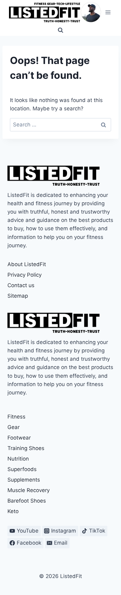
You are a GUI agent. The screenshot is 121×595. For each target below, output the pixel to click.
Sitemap (17, 296)
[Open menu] (108, 12)
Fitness (16, 417)
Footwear (19, 438)
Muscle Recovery (28, 490)
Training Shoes (25, 448)
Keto (13, 511)
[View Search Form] (60, 30)
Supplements (23, 480)
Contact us (20, 285)
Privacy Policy (24, 275)
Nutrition (18, 459)
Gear (13, 427)
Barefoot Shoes (26, 501)
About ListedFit (26, 264)
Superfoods (22, 469)
